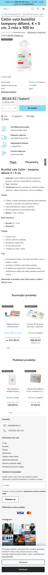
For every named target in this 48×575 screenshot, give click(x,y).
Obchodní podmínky (10, 460)
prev (2, 314)
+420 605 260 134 (16, 430)
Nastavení (23, 562)
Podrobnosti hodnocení (36, 32)
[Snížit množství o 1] (4, 108)
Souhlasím (23, 569)
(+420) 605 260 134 (20, 2)
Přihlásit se (10, 499)
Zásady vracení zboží (10, 456)
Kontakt (5, 446)
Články (5, 450)
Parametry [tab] (31, 162)
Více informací (7, 556)
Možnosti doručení (8, 92)
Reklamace (6, 453)
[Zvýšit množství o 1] (15, 108)
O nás (4, 443)
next (45, 314)
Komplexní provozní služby (13, 467)
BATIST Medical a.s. (15, 35)
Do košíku (32, 108)
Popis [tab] (13, 162)
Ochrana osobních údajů (11, 463)
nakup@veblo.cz (28, 4)
